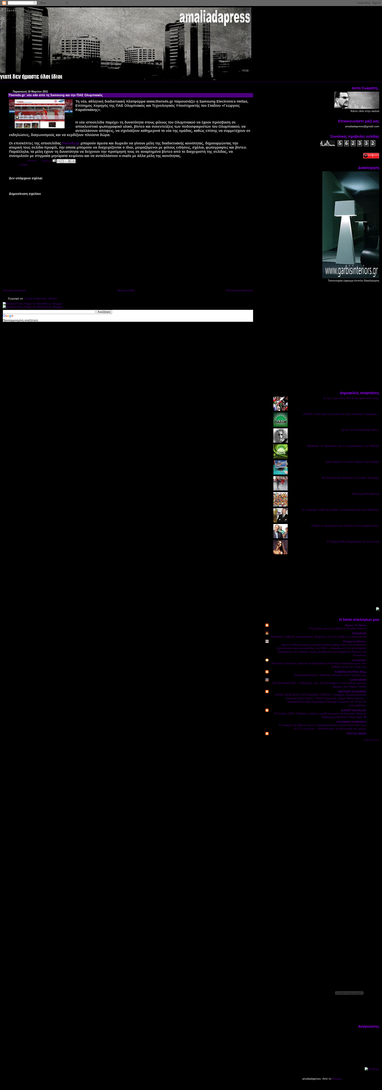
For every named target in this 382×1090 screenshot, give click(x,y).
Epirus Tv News (355, 625)
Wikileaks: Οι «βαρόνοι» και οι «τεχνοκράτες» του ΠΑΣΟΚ (343, 445)
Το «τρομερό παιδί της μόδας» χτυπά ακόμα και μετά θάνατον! (340, 509)
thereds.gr (71, 143)
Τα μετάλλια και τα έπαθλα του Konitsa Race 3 (337, 628)
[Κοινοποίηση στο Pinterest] (74, 161)
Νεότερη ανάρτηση (14, 290)
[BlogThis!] (62, 161)
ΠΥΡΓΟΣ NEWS (356, 733)
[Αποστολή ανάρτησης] (54, 160)
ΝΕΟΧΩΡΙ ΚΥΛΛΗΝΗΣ (352, 691)
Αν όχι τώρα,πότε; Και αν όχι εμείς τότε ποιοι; (351, 398)
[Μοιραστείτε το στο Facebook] (70, 161)
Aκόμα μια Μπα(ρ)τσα (365, 493)
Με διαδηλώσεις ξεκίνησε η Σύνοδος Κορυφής (350, 477)
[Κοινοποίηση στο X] (66, 161)
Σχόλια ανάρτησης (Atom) (40, 298)
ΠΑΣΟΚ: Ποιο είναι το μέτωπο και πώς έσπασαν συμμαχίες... (341, 414)
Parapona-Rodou (354, 641)
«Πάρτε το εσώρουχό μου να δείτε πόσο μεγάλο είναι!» (345, 525)
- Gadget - (23, 165)
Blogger (337, 1078)
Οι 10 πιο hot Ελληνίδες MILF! (360, 430)
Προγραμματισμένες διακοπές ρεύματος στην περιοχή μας (330, 675)
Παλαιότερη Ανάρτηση (239, 290)
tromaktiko (359, 660)
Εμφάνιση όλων (371, 740)
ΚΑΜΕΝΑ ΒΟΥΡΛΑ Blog (350, 671)
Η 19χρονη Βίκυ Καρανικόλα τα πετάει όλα (353, 541)
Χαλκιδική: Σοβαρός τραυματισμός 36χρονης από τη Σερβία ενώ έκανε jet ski (318, 636)
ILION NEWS (358, 679)
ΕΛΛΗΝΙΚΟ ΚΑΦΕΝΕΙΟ (351, 721)
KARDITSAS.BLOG (353, 710)
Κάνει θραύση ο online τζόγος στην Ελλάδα (352, 461)
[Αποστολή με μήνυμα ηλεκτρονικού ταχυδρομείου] (58, 161)
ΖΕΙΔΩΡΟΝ (359, 633)
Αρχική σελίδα (126, 290)
